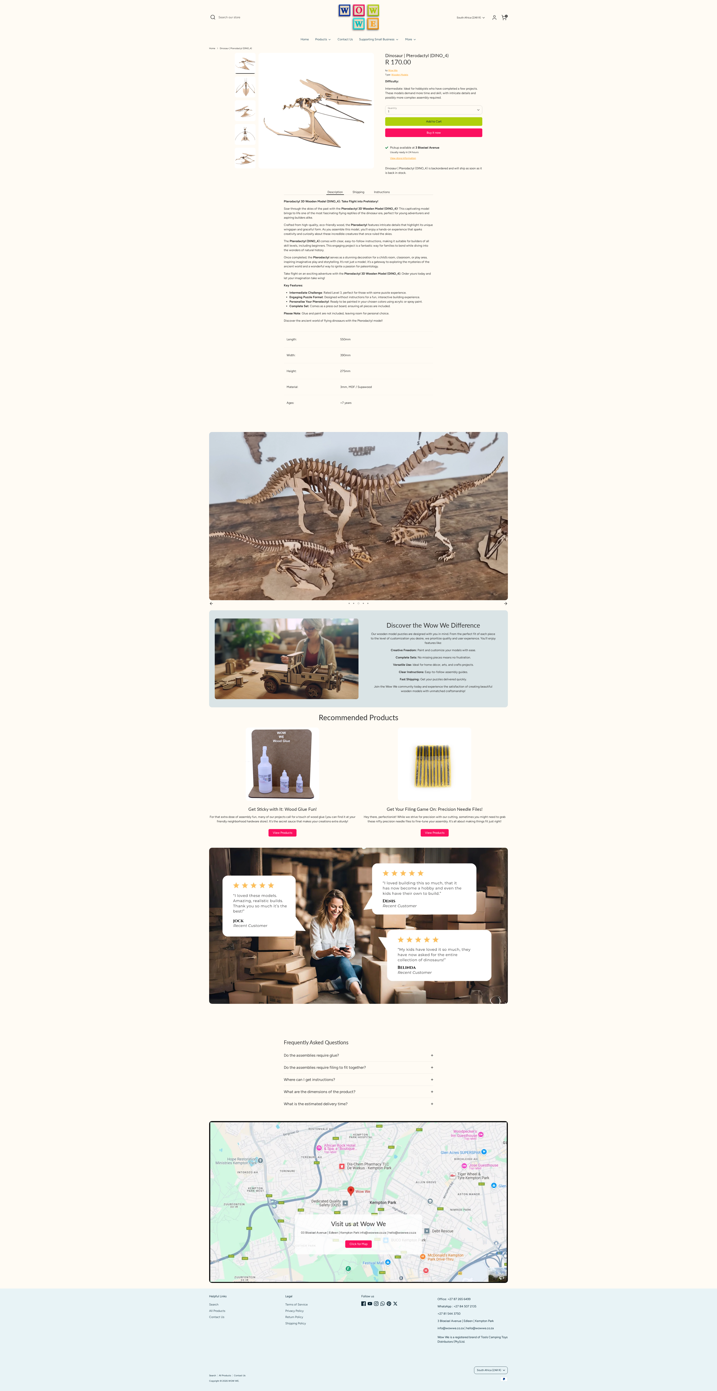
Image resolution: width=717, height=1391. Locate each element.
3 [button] (358, 603)
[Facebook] (363, 1303)
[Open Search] (213, 17)
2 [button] (353, 603)
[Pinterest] (389, 1303)
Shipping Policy (295, 1323)
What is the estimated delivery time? (315, 1103)
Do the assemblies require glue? (311, 1055)
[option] (316, 112)
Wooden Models (399, 74)
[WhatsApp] (382, 1303)
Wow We (393, 70)
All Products (217, 1311)
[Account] (494, 17)
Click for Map (358, 1244)
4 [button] (362, 603)
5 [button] (367, 603)
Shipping (358, 192)
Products (321, 39)
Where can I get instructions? (309, 1079)
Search (213, 1304)
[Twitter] (395, 1303)
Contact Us (345, 39)
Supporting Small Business (377, 39)
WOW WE (233, 1381)
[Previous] (211, 603)
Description (335, 192)
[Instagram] (376, 1303)
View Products (282, 832)
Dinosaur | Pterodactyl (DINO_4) (236, 48)
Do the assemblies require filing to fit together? (325, 1067)
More (409, 39)
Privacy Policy (294, 1311)
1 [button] (349, 603)
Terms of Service (296, 1304)
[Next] (505, 603)
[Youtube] (370, 1303)
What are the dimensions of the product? (319, 1091)
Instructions (382, 192)
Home (305, 39)
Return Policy (294, 1317)
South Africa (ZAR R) (469, 17)
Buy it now (434, 132)
